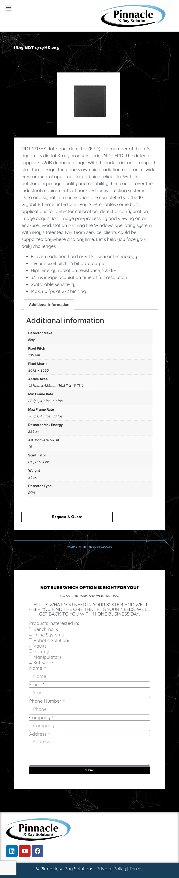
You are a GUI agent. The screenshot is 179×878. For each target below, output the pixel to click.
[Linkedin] (12, 851)
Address (38, 734)
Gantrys (41, 651)
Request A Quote (67, 517)
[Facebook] (37, 851)
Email (35, 684)
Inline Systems (48, 634)
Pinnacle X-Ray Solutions (66, 868)
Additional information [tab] (49, 304)
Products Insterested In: (54, 623)
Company (40, 717)
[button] (8, 8)
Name (36, 668)
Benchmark (45, 629)
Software (43, 662)
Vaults (40, 646)
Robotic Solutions (51, 640)
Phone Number (45, 701)
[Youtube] (25, 851)
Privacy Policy (111, 868)
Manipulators (47, 657)
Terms (135, 868)
